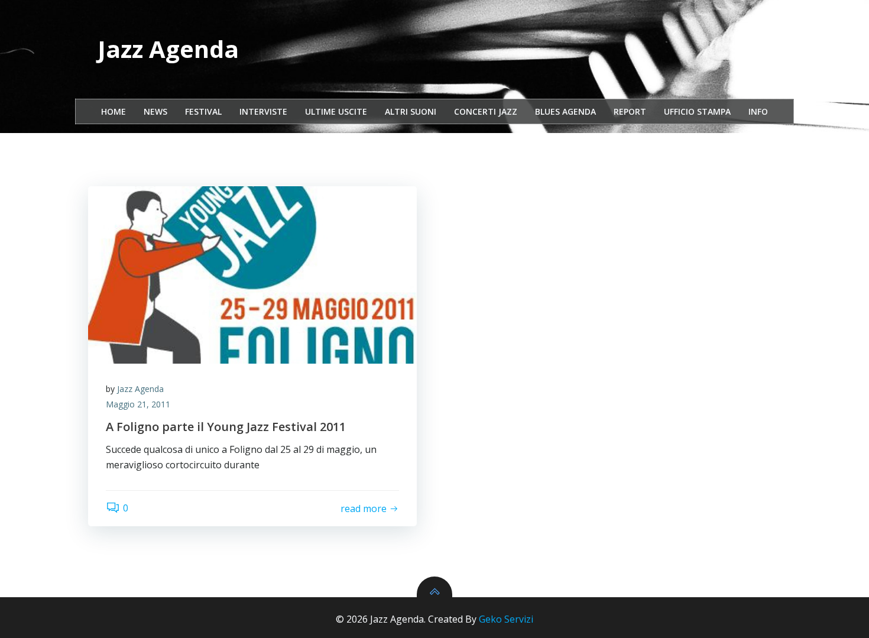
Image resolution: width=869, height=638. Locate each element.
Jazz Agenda (140, 388)
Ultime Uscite (336, 111)
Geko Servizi (506, 619)
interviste (263, 111)
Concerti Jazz (485, 111)
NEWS (155, 111)
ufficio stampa (697, 111)
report (630, 111)
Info (758, 111)
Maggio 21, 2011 (138, 404)
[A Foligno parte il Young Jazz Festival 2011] (252, 275)
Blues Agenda (565, 111)
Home (113, 111)
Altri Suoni (410, 111)
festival (203, 111)
